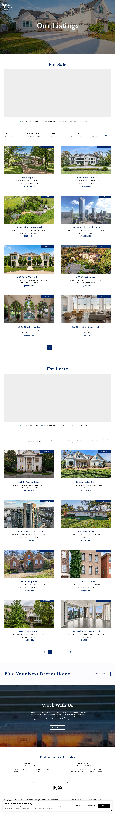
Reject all (79, 805)
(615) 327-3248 (43, 771)
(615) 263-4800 (96, 769)
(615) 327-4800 (43, 769)
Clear (105, 135)
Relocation (92, 7)
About (41, 7)
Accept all (104, 805)
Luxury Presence (50, 800)
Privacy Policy (94, 800)
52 (65, 347)
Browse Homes (101, 674)
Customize (91, 805)
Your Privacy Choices (57, 812)
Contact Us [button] (57, 727)
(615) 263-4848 (96, 771)
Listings (48, 7)
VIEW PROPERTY (29, 167)
